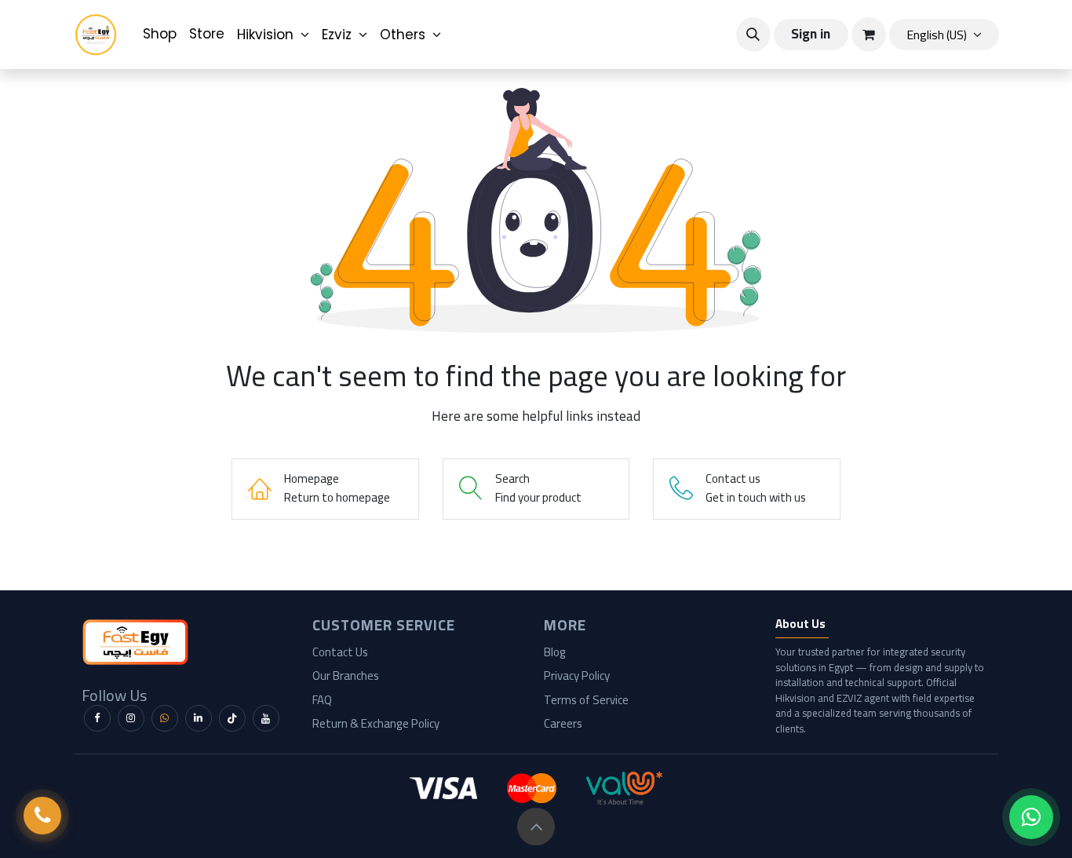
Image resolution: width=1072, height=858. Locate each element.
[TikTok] (232, 718)
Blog (555, 652)
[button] (753, 34)
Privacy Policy (577, 675)
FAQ (322, 699)
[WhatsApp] (164, 718)
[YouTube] (266, 718)
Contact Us (340, 652)
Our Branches (345, 675)
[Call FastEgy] (42, 815)
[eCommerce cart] (868, 34)
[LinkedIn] (198, 718)
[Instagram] (131, 718)
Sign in (810, 33)
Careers (563, 723)
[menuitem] (160, 34)
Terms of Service (586, 699)
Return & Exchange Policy (375, 723)
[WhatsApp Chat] (1031, 817)
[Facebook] (97, 718)
